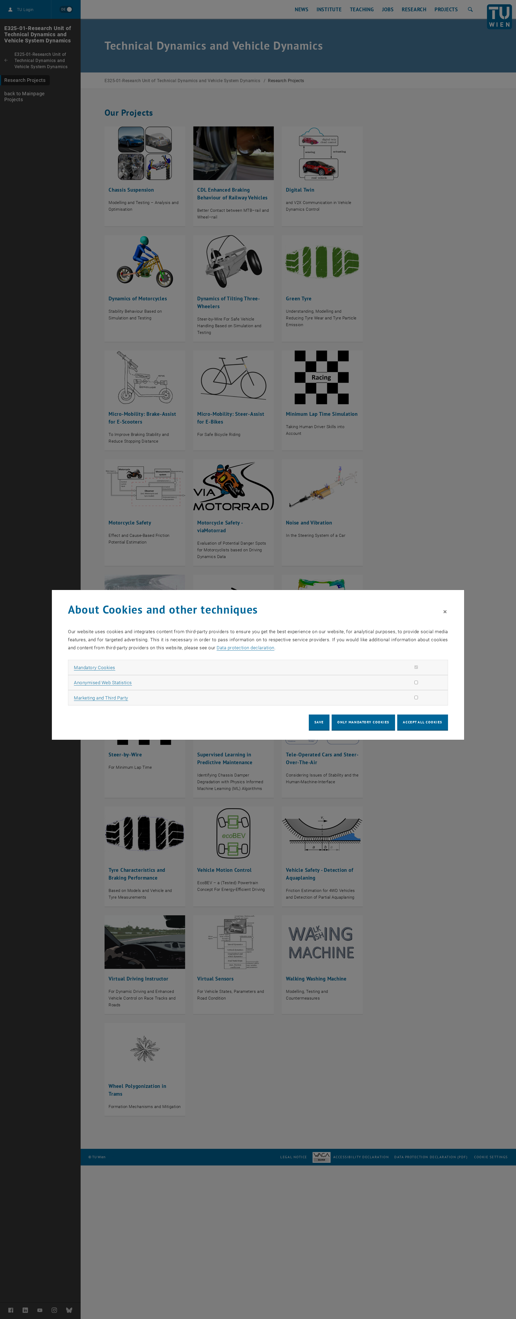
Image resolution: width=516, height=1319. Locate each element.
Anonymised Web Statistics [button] (103, 682)
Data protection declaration (245, 647)
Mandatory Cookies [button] (94, 667)
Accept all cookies (422, 722)
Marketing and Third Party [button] (101, 698)
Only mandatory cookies (363, 722)
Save (319, 722)
